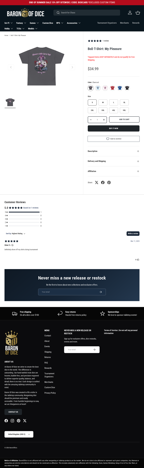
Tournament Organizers (107, 23)
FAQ (46, 362)
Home (6, 35)
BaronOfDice (13, 448)
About (46, 341)
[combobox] (86, 13)
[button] (138, 13)
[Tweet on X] (97, 182)
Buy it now (113, 128)
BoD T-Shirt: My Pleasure (18, 35)
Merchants (124, 23)
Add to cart (124, 119)
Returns (47, 357)
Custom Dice (47, 23)
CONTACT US (13, 412)
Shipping (47, 352)
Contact (47, 335)
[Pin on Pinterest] (109, 182)
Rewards (136, 23)
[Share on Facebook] (103, 182)
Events (47, 346)
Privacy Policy (50, 393)
